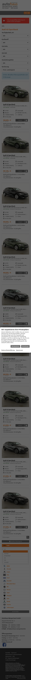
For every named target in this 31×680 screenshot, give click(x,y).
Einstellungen (25, 346)
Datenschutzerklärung (8, 350)
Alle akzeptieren (15, 346)
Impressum (19, 350)
